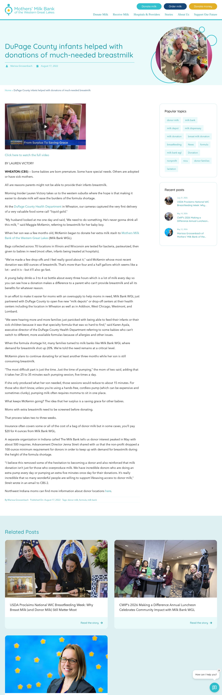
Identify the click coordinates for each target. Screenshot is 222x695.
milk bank (92, 500)
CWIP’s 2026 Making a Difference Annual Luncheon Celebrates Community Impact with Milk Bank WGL (193, 219)
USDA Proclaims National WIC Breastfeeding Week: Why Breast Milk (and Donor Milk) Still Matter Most (193, 203)
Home (8, 90)
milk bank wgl (174, 152)
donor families (201, 160)
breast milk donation (198, 136)
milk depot (172, 128)
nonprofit (172, 160)
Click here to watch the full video (27, 155)
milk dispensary (193, 128)
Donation (193, 152)
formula (83, 500)
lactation (171, 168)
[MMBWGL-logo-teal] (29, 5)
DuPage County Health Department (37, 206)
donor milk (73, 500)
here (108, 491)
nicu (185, 160)
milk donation (174, 136)
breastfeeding (174, 144)
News (191, 144)
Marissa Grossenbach (18, 500)
